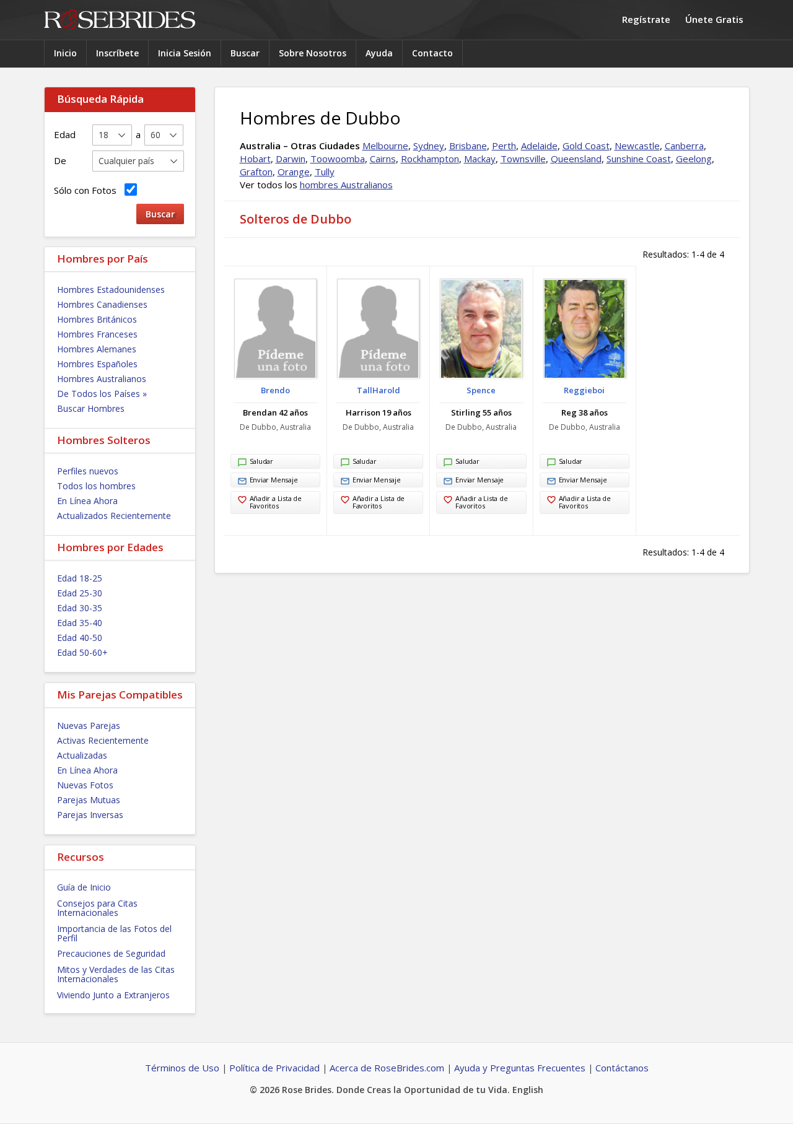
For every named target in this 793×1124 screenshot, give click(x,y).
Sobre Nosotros (312, 53)
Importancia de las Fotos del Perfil (114, 933)
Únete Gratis (714, 19)
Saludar (261, 461)
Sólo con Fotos (87, 190)
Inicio (65, 53)
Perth (504, 145)
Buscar (245, 53)
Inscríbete (117, 53)
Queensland (576, 158)
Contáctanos (622, 1067)
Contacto (432, 53)
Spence (481, 390)
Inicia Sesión (184, 53)
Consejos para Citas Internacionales (97, 907)
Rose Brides (119, 20)
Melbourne (385, 145)
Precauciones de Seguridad (111, 953)
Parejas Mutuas (88, 800)
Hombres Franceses (97, 334)
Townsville (523, 158)
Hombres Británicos (97, 319)
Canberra (684, 145)
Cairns (383, 158)
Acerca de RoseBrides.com (387, 1067)
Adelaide (539, 145)
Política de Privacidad (274, 1067)
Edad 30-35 (79, 608)
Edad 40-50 (79, 637)
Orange (294, 171)
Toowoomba (337, 158)
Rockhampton (430, 158)
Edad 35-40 (79, 623)
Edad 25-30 (79, 593)
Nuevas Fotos (85, 785)
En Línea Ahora (87, 501)
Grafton (256, 171)
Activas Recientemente (103, 740)
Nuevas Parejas (88, 725)
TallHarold (378, 390)
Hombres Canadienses (102, 304)
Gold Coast (586, 145)
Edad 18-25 (79, 578)
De (60, 160)
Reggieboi (584, 390)
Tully (325, 171)
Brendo (275, 390)
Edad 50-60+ (82, 652)
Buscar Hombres (91, 408)
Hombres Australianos (101, 379)
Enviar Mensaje (274, 479)
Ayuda (379, 53)
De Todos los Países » (102, 393)
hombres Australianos (346, 184)
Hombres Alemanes (96, 349)
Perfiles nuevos (87, 471)
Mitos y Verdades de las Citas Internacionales (116, 974)
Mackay (480, 158)
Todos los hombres (96, 486)
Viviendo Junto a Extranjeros (113, 995)
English (527, 1090)
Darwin (290, 158)
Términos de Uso (182, 1067)
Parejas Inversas (90, 815)
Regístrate (646, 19)
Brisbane (468, 145)
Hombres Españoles (97, 364)
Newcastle (637, 145)
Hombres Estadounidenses (111, 289)
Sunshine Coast (639, 158)
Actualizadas (82, 755)
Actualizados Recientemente (114, 515)
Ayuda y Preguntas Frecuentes (519, 1067)
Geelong (694, 158)
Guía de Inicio (84, 887)
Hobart (255, 158)
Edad (65, 134)
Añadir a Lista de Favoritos (276, 502)
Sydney (428, 145)
